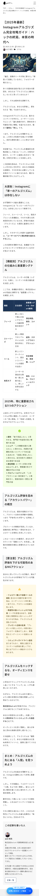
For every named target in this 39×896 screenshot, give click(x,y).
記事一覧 (10, 880)
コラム (19, 49)
